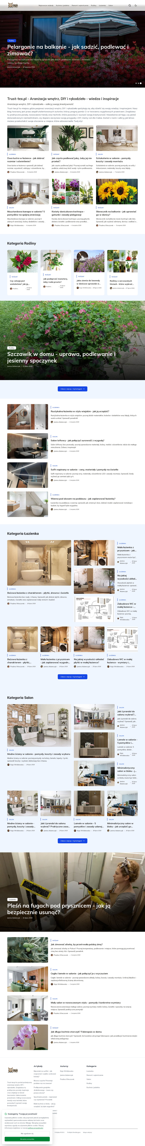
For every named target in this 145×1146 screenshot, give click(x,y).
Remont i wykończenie (80, 5)
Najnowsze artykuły (46, 5)
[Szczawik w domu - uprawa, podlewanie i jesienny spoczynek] (72, 340)
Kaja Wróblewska (66, 1071)
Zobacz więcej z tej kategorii (71, 389)
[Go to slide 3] (141, 83)
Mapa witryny (87, 1132)
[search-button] (129, 5)
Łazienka (102, 5)
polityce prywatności (35, 1128)
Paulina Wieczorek (67, 1079)
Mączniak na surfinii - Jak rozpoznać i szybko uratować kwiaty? (45, 1074)
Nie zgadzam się (27, 1134)
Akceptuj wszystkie (27, 1139)
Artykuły (38, 1066)
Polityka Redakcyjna (73, 1132)
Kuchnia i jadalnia (62, 5)
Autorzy (64, 1066)
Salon (111, 5)
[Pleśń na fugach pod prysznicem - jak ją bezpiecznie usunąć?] (72, 892)
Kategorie (91, 1066)
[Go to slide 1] (136, 83)
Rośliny (93, 5)
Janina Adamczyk (13, 67)
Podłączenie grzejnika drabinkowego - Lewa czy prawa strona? (43, 1090)
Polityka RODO (59, 1132)
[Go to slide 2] (138, 83)
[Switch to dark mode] (136, 5)
